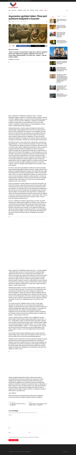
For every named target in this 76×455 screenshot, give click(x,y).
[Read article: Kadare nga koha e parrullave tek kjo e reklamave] (58, 53)
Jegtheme (28, 451)
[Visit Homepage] (13, 5)
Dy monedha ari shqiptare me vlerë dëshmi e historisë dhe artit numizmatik (62, 62)
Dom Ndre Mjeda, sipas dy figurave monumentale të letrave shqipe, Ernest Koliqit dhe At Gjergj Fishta (62, 69)
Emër (10, 427)
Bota (21, 0)
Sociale (26, 0)
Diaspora (23, 0)
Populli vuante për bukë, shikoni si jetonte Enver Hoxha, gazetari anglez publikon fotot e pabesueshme (61, 34)
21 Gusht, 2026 (53, 58)
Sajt (29, 432)
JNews (12, 451)
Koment (10, 414)
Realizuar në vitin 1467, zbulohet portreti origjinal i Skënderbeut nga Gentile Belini (61, 27)
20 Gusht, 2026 (59, 91)
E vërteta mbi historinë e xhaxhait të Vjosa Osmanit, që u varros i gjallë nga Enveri (62, 41)
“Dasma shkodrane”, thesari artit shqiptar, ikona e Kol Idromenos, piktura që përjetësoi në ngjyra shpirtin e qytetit (62, 88)
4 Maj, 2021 (17, 21)
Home (64, 451)
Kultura (29, 0)
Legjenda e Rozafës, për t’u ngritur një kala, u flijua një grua (61, 20)
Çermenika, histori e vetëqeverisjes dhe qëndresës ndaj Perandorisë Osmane (62, 95)
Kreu (9, 0)
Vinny (13, 21)
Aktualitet (11, 0)
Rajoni (19, 0)
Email (10, 432)
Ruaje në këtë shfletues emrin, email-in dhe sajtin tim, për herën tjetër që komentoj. (24, 437)
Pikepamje (15, 0)
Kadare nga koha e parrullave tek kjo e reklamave (57, 56)
